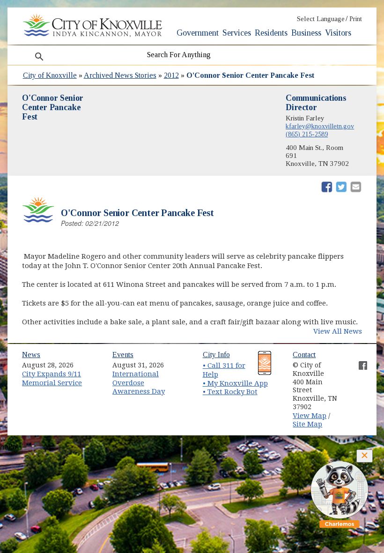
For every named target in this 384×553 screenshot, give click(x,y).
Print (355, 18)
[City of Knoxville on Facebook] (358, 362)
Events (122, 355)
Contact (304, 355)
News (31, 355)
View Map (309, 415)
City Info (216, 355)
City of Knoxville (50, 75)
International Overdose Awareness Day (138, 383)
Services (236, 32)
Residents (271, 32)
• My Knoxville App (235, 383)
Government (198, 32)
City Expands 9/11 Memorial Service (52, 378)
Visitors (338, 32)
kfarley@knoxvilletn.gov (320, 126)
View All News (337, 331)
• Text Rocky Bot (230, 392)
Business (306, 32)
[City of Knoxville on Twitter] (358, 372)
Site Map (307, 424)
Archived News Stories (120, 75)
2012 (171, 75)
